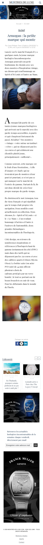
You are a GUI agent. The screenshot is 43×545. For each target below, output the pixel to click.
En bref (26, 24)
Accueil (18, 24)
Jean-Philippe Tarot (14, 46)
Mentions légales (21, 536)
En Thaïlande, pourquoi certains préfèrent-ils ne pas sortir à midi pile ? (12, 384)
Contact (21, 542)
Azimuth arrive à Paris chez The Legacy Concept (31, 384)
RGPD (21, 539)
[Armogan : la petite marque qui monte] (21, 79)
